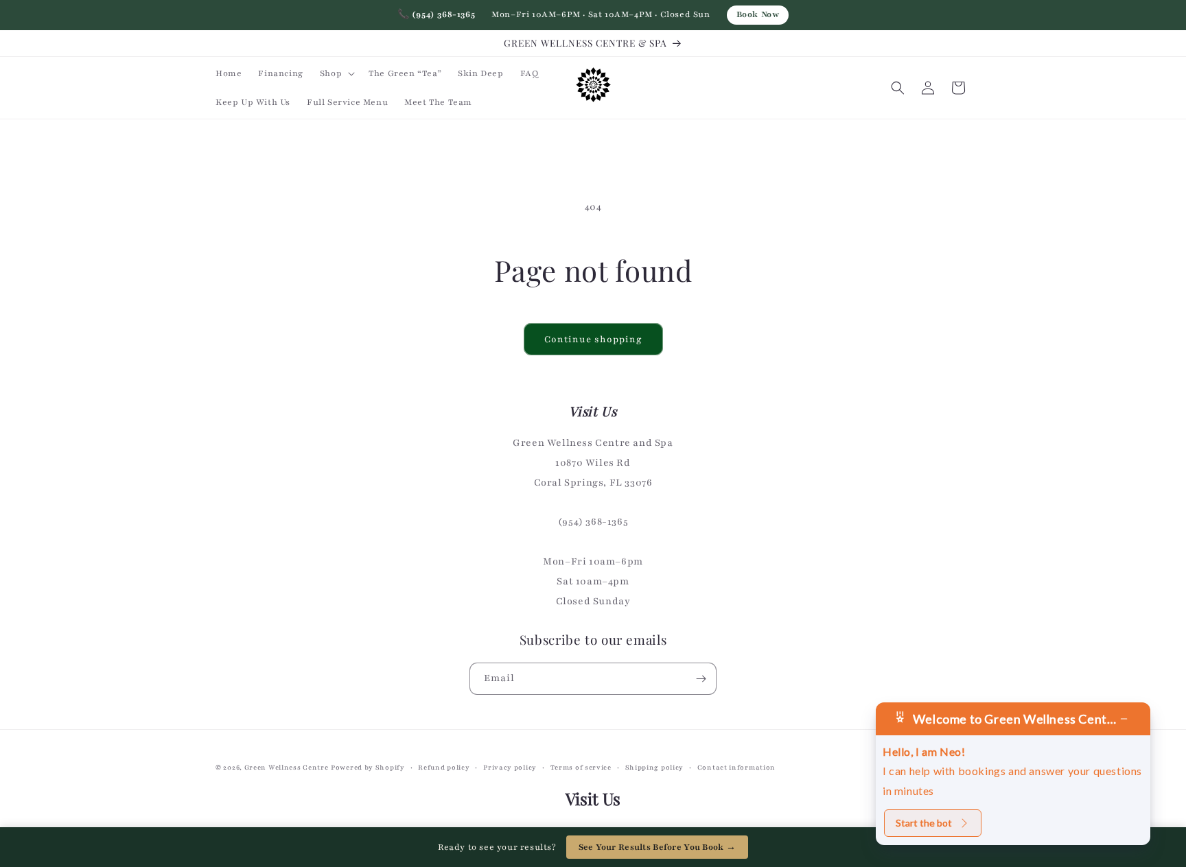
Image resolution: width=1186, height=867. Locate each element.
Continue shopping (593, 339)
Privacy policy (510, 767)
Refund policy (443, 767)
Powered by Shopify (368, 767)
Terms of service (581, 767)
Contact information (736, 767)
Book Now (758, 14)
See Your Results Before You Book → (657, 847)
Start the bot (924, 823)
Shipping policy (654, 767)
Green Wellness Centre (286, 767)
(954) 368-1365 (436, 14)
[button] (336, 73)
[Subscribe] (701, 679)
